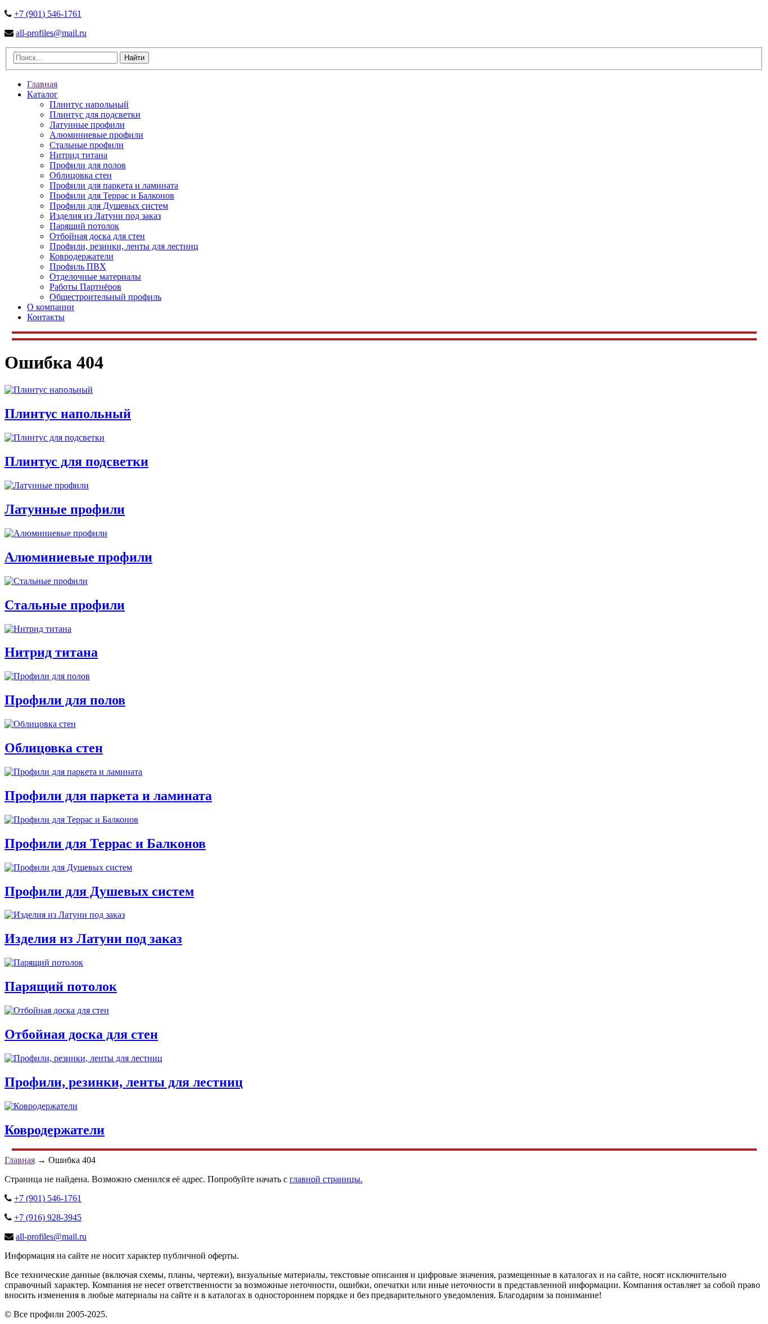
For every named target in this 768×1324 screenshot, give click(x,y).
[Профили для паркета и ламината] (73, 772)
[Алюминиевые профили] (55, 533)
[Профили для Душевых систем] (68, 867)
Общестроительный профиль (105, 297)
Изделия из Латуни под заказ (105, 216)
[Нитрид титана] (37, 629)
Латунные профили (87, 124)
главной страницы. (326, 1179)
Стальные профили (86, 145)
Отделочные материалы (95, 276)
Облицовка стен (80, 175)
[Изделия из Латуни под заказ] (64, 914)
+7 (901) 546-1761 (48, 14)
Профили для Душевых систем (108, 205)
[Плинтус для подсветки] (54, 437)
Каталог (42, 94)
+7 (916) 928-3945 (48, 1217)
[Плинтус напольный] (48, 389)
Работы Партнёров (85, 286)
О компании (50, 307)
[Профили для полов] (47, 676)
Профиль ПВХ (77, 266)
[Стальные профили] (46, 581)
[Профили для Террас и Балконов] (71, 819)
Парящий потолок (84, 226)
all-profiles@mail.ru (51, 33)
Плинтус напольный (89, 104)
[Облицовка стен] (40, 724)
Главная (42, 84)
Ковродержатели (81, 256)
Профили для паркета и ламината (113, 185)
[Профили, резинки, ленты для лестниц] (83, 1058)
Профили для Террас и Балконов (111, 195)
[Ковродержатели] (41, 1106)
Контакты (46, 317)
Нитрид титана (78, 155)
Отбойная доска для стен (97, 236)
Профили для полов (87, 165)
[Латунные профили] (46, 485)
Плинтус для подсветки (95, 114)
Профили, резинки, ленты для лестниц (123, 246)
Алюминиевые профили (96, 135)
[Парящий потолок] (43, 962)
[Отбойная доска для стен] (56, 1010)
